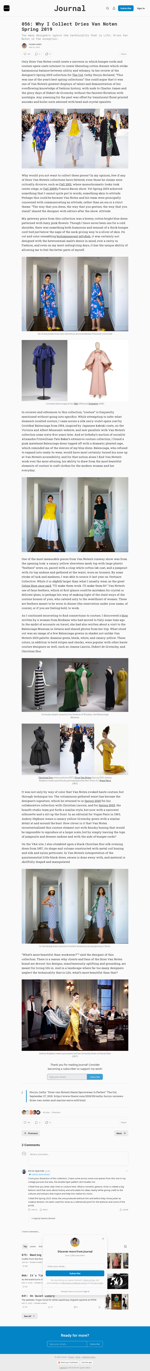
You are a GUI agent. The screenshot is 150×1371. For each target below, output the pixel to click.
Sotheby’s (93, 403)
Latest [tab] (33, 1246)
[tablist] (36, 1246)
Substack (63, 1367)
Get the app (87, 1362)
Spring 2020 (93, 801)
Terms (78, 1357)
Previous (33, 1133)
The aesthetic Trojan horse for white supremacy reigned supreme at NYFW (59, 1299)
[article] (75, 1302)
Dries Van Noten (83, 777)
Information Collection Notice (74, 1283)
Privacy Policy (97, 1283)
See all (27, 1316)
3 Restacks (55, 1112)
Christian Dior (45, 777)
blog (125, 615)
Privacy (71, 1357)
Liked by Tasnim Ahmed (40, 1174)
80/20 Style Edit (36, 1170)
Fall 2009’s (50, 188)
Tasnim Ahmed (35, 44)
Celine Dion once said (36, 585)
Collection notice (88, 1357)
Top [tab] (25, 1246)
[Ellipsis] (127, 1170)
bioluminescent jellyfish (73, 236)
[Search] (107, 8)
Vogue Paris (105, 780)
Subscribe (125, 8)
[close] (103, 1238)
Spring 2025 (107, 805)
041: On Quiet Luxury (38, 1296)
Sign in (141, 8)
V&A (76, 403)
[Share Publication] (114, 8)
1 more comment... (31, 1231)
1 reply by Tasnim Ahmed (43, 1218)
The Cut (77, 75)
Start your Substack (69, 1362)
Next (119, 1133)
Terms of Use (89, 1280)
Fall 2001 (65, 184)
